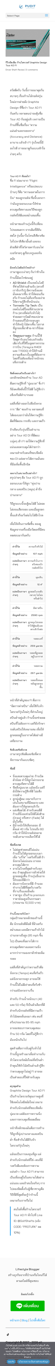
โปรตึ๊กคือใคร (37, 1320)
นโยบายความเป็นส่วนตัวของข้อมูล (33, 1361)
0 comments (32, 69)
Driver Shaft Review (15, 69)
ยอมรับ (11, 1361)
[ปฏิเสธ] (51, 1353)
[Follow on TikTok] (8, 1334)
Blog (25, 1320)
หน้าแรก (15, 1320)
